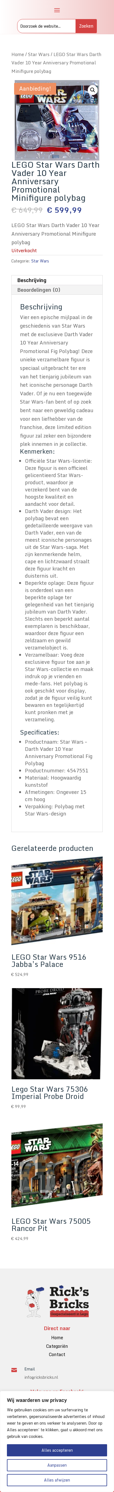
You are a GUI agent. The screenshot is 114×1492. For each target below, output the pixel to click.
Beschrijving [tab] (31, 280)
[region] (57, 1441)
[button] (93, 90)
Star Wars (39, 54)
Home (17, 54)
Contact (57, 1354)
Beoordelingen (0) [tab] (38, 290)
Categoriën (57, 1346)
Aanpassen (57, 1465)
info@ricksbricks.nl (41, 1377)
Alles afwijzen (57, 1480)
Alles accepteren (57, 1450)
